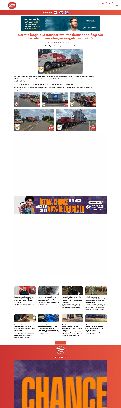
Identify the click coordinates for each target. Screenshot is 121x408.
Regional (84, 8)
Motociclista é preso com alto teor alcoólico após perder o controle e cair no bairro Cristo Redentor (72, 299)
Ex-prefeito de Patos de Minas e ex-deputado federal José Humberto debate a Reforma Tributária (24, 299)
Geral (77, 8)
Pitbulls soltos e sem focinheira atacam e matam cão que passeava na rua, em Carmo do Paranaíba (72, 327)
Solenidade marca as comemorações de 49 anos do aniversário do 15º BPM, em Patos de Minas (95, 299)
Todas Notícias (45, 8)
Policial (60, 8)
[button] (117, 5)
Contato (110, 8)
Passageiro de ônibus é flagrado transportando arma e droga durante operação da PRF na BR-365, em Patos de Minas (48, 327)
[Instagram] (106, 3)
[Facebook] (103, 3)
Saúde (72, 8)
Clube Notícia (102, 8)
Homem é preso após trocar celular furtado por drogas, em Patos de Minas (48, 299)
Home (36, 8)
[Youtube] (109, 3)
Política (66, 8)
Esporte (53, 8)
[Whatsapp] (112, 3)
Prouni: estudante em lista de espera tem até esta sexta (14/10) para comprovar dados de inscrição (24, 327)
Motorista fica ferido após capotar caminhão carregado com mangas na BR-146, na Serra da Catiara (94, 327)
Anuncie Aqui (92, 8)
